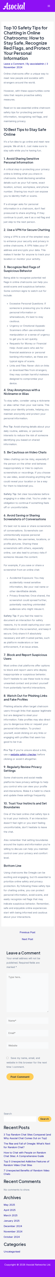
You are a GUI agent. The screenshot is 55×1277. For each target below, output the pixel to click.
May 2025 (9, 1204)
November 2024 (13, 1231)
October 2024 (12, 1236)
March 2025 (10, 1215)
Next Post (27, 939)
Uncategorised (12, 1251)
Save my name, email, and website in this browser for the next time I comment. (26, 1062)
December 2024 (13, 1226)
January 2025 (12, 1220)
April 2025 (10, 1210)
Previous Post (27, 932)
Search (8, 1113)
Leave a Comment (14, 63)
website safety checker (23, 754)
